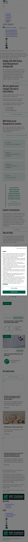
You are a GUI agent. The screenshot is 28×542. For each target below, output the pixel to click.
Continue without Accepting (21, 248)
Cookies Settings (14, 288)
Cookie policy (5, 284)
